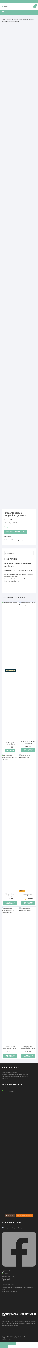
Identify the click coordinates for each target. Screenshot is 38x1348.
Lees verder (10, 750)
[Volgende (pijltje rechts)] (6, 1346)
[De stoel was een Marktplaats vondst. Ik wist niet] (19, 1200)
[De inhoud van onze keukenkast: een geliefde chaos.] (19, 1136)
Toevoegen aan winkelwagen (15, 531)
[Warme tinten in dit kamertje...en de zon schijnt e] (19, 1177)
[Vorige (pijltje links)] (2, 1346)
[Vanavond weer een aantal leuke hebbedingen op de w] (19, 1156)
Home (3, 19)
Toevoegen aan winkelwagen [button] (28, 750)
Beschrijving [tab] (9, 553)
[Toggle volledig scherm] (6, 1343)
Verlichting (9, 19)
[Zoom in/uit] (2, 1343)
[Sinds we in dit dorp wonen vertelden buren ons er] (19, 1101)
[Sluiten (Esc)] (14, 1343)
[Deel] (10, 1343)
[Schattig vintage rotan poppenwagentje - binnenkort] (19, 1117)
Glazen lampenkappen (21, 19)
